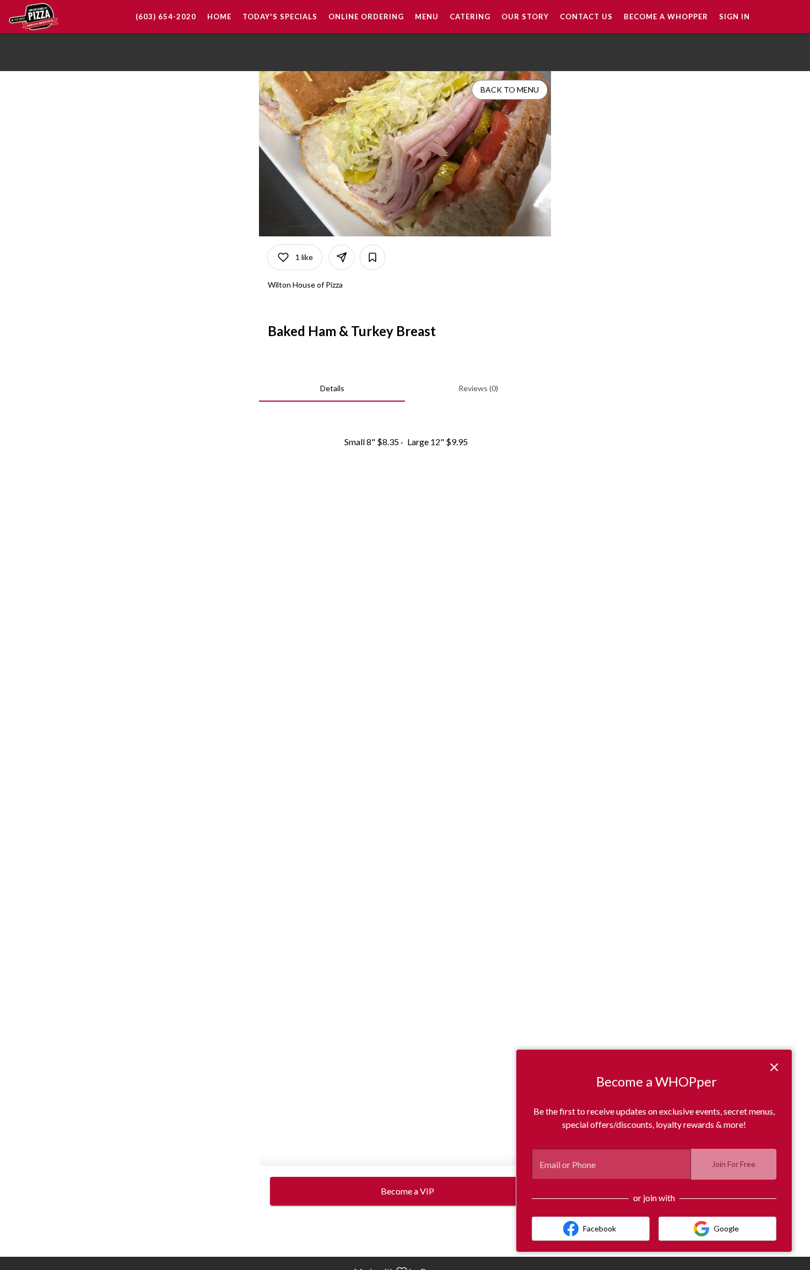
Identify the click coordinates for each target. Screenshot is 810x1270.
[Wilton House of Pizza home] (58, 16)
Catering (470, 16)
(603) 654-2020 (166, 16)
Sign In (734, 16)
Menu (427, 16)
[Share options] (342, 257)
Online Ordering (366, 16)
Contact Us (586, 16)
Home (219, 16)
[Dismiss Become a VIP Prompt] (774, 1067)
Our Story (525, 16)
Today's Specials (279, 16)
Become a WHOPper (666, 16)
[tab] (332, 388)
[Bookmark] (372, 257)
